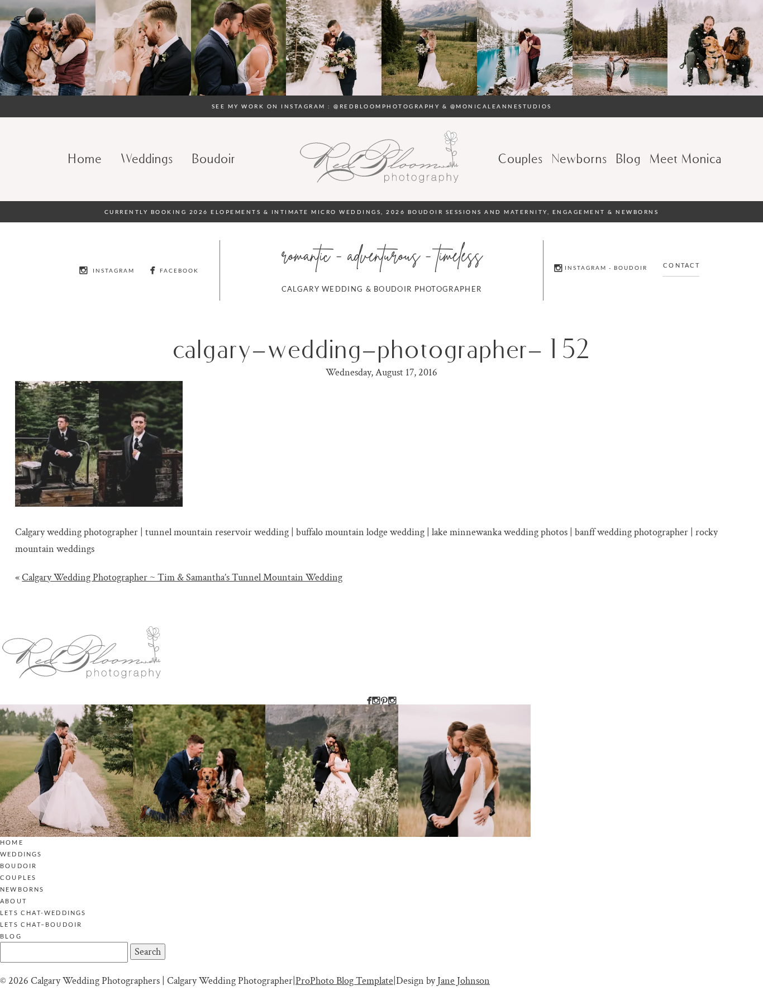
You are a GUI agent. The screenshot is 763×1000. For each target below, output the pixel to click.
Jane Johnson (463, 980)
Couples (521, 158)
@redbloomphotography (386, 106)
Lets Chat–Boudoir (41, 924)
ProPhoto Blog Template (344, 980)
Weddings (147, 158)
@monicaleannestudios (501, 106)
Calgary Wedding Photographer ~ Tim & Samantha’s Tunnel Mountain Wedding (182, 577)
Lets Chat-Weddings (43, 912)
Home (85, 158)
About (13, 900)
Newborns (580, 158)
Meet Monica (686, 158)
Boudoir (214, 158)
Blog (11, 936)
